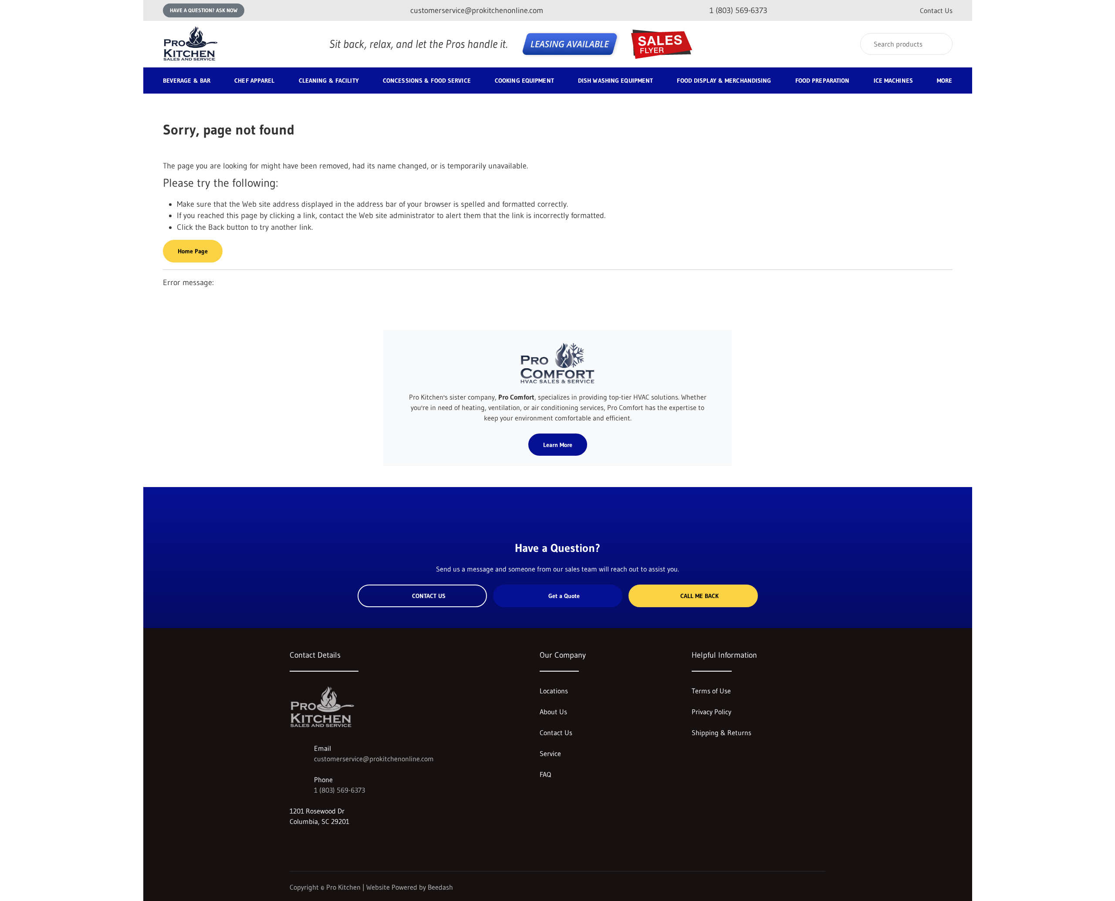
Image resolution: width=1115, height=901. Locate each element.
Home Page (193, 251)
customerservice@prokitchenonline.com (374, 758)
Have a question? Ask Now (203, 10)
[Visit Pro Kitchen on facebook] (312, 842)
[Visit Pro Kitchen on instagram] (293, 842)
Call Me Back (699, 596)
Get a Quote (564, 596)
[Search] (940, 44)
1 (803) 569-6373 (339, 790)
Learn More (557, 445)
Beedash (440, 887)
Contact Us (936, 10)
